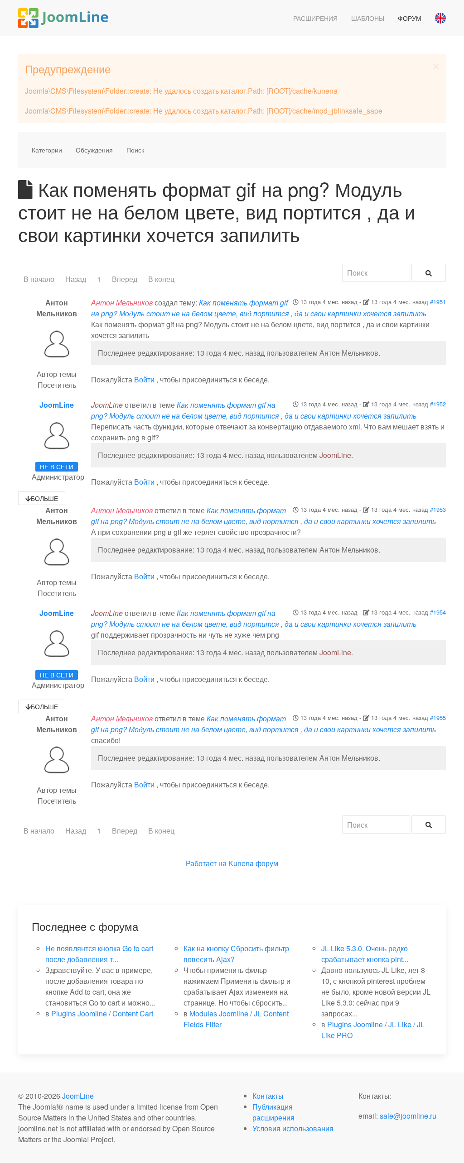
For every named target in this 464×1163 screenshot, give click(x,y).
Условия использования (293, 1128)
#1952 (438, 404)
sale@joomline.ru (408, 1116)
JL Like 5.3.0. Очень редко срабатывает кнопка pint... (364, 953)
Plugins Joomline (79, 1013)
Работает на (206, 863)
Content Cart (132, 1013)
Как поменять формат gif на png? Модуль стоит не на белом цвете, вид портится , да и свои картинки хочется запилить (258, 308)
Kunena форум (253, 863)
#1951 (438, 301)
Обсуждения (94, 149)
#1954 (438, 612)
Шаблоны (367, 18)
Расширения (315, 18)
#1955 (438, 717)
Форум (409, 18)
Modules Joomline (218, 1013)
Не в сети (56, 466)
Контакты (268, 1096)
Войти (144, 379)
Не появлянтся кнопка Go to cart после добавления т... (99, 953)
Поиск (135, 149)
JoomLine (56, 405)
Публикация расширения (273, 1112)
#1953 (438, 509)
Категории (47, 149)
